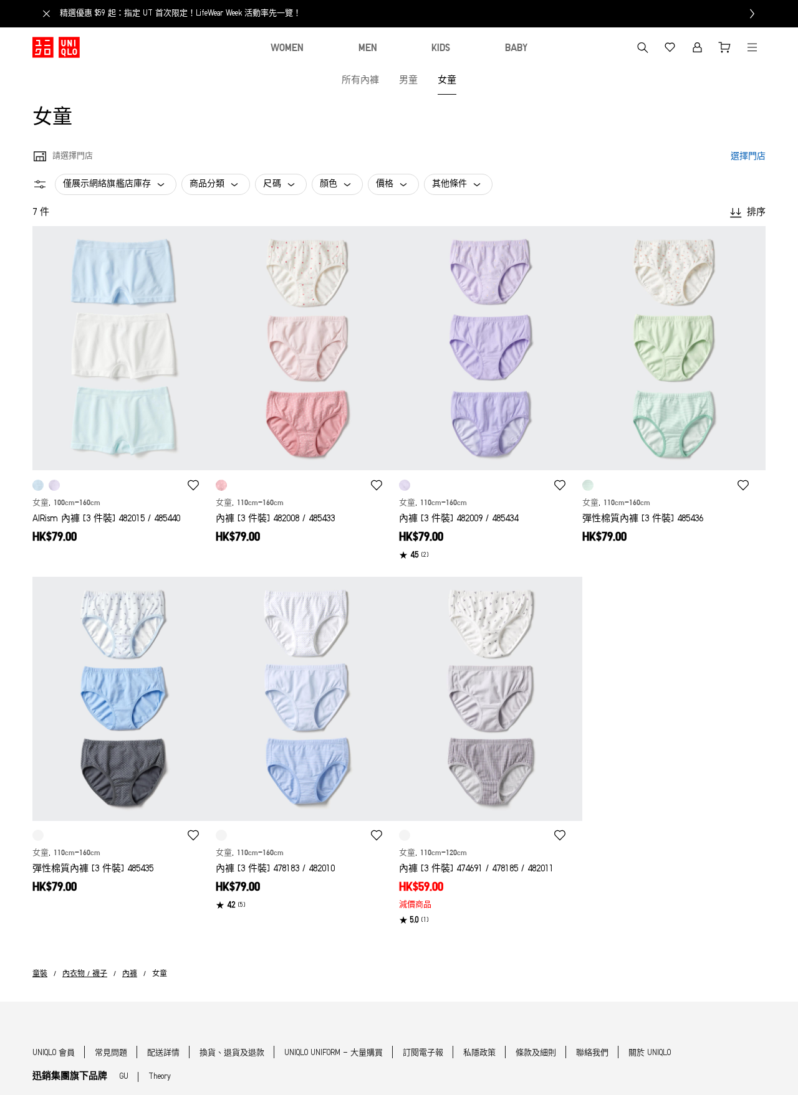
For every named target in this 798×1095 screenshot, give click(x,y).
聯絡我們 (592, 1053)
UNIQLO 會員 (53, 1053)
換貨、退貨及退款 (232, 1053)
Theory (159, 1077)
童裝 (39, 974)
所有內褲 (360, 80)
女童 (447, 80)
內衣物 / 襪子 (84, 974)
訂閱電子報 (423, 1053)
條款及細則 (536, 1053)
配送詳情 (163, 1053)
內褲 (129, 974)
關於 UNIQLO (649, 1053)
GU (124, 1077)
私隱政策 (479, 1053)
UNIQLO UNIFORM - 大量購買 (333, 1053)
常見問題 (111, 1053)
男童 (408, 80)
